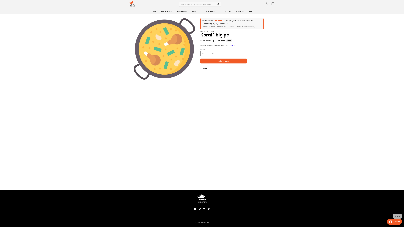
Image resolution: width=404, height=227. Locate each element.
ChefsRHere (205, 222)
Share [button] (205, 68)
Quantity (203, 49)
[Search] (218, 4)
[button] (272, 4)
